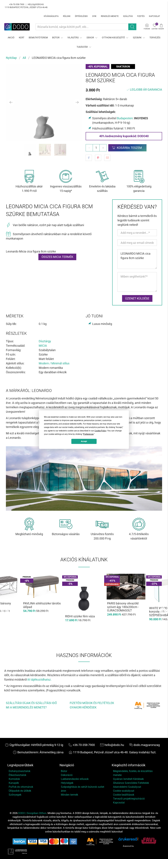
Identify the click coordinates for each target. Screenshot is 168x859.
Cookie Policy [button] (100, 430)
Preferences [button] (88, 434)
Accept (84, 441)
